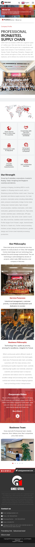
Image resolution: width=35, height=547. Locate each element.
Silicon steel (5, 535)
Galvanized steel (19, 531)
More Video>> (17, 411)
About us (18, 20)
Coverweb (20, 541)
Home (12, 20)
